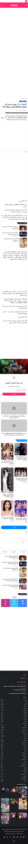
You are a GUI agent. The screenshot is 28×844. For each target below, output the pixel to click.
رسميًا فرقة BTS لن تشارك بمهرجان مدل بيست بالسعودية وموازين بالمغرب (14, 367)
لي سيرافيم (24, 774)
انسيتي (24, 716)
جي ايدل (24, 744)
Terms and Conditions (9, 831)
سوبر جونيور (23, 759)
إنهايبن (25, 712)
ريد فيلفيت (24, 753)
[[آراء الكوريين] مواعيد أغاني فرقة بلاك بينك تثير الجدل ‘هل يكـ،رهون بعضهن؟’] (14, 815)
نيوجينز (24, 780)
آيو (25, 702)
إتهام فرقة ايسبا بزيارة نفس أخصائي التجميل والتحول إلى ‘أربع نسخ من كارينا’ (21, 479)
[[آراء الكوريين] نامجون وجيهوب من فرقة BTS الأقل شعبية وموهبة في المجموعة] (5, 805)
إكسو (25, 708)
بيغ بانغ (25, 733)
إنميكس (24, 710)
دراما (21, 101)
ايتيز (25, 719)
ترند (25, 736)
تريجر (25, 738)
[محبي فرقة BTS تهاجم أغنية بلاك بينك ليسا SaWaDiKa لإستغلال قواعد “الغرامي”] (21, 449)
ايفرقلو (24, 723)
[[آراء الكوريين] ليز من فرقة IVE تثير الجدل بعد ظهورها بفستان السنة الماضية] (7, 480)
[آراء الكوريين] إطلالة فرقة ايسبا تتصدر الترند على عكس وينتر (21, 519)
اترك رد (14, 527)
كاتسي (25, 770)
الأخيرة (23, 551)
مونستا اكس (23, 778)
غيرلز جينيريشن (23, 765)
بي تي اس (24, 729)
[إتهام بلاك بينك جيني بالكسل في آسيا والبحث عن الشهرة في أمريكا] (7, 508)
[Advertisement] (14, 22)
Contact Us (21, 831)
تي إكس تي (23, 742)
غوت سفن (24, 763)
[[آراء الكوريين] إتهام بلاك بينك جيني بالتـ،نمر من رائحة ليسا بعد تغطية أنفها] (7, 451)
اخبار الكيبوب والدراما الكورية (10, 833)
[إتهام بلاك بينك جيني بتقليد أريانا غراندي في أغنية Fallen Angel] (23, 586)
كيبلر (25, 772)
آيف (25, 700)
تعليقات (4, 551)
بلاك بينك (24, 727)
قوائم (25, 767)
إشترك (14, 394)
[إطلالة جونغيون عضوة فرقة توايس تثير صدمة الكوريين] (23, 243)
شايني (25, 761)
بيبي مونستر (23, 731)
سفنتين (24, 757)
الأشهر (14, 551)
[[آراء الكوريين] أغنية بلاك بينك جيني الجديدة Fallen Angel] (23, 228)
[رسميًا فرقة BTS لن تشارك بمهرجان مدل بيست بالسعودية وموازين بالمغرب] (23, 580)
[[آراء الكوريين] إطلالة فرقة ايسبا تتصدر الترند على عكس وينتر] (21, 508)
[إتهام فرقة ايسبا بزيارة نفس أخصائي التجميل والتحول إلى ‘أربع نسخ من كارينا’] (21, 472)
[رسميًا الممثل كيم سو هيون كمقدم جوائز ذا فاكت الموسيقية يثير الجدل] (23, 234)
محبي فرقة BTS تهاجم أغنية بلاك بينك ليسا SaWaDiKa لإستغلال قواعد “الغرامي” (21, 458)
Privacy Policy (20, 833)
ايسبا (25, 721)
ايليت (25, 725)
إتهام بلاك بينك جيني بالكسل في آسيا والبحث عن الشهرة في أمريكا (7, 518)
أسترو (25, 706)
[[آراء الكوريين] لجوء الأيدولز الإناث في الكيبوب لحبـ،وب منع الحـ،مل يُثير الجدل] (5, 818)
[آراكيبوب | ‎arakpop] (14, 5)
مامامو (25, 776)
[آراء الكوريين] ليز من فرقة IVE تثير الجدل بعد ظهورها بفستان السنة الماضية (8, 495)
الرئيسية (24, 98)
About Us (16, 831)
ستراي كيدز (24, 755)
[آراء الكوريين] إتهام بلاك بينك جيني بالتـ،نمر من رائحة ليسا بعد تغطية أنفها (7, 462)
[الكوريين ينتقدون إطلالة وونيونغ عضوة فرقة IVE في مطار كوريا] (23, 792)
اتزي (25, 714)
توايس (25, 740)
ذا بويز (25, 748)
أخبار (21, 98)
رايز (25, 750)
